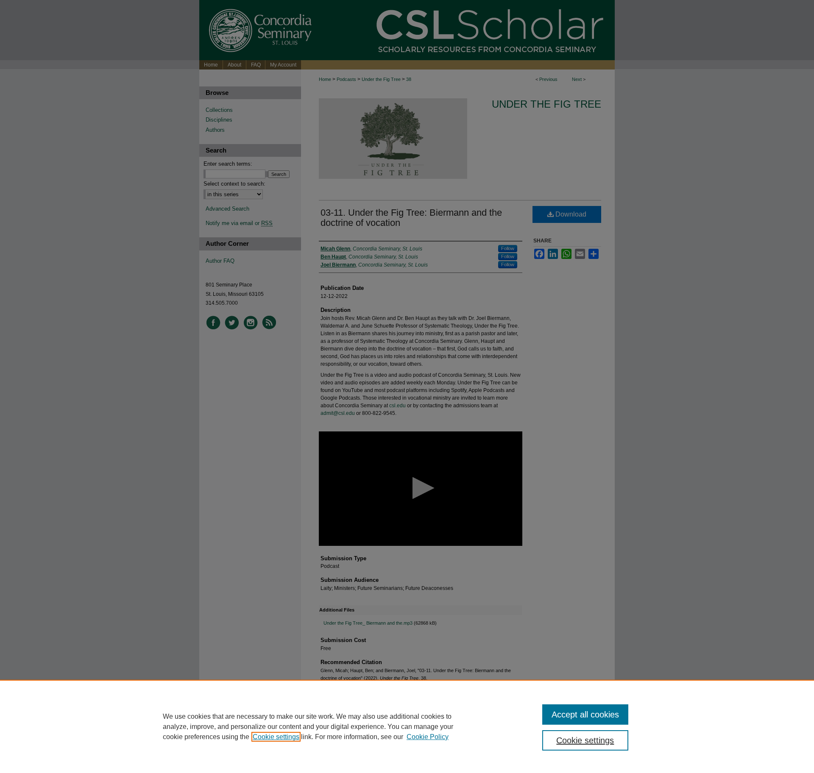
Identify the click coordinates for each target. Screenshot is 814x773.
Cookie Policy (428, 736)
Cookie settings (276, 736)
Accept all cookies (585, 714)
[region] (407, 726)
